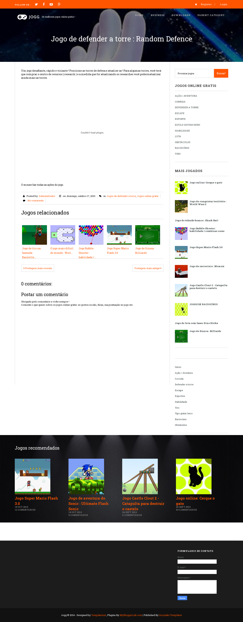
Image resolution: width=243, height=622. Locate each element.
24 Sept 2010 (129, 512)
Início (178, 367)
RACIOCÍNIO (182, 147)
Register (206, 4)
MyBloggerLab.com (131, 615)
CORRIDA (180, 101)
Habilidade (181, 401)
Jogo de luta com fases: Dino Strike (196, 323)
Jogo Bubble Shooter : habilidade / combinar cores (206, 230)
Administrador (47, 196)
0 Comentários (78, 515)
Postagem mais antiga (146, 268)
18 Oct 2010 (21, 506)
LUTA (178, 136)
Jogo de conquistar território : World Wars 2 (207, 203)
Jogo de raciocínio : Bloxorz (206, 266)
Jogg (34, 16)
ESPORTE (180, 118)
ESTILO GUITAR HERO (187, 124)
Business (158, 15)
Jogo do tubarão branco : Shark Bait (196, 220)
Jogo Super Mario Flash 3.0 (206, 247)
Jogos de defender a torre (121, 196)
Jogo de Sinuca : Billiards (205, 331)
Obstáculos (181, 425)
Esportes (180, 396)
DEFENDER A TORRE (187, 107)
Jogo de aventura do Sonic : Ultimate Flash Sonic (88, 503)
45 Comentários (186, 509)
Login (223, 4)
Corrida (179, 378)
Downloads (181, 15)
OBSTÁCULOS (182, 142)
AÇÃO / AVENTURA (186, 95)
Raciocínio (181, 419)
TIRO (178, 153)
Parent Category (211, 15)
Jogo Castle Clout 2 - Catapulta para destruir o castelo (208, 287)
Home (139, 15)
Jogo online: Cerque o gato (205, 182)
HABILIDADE (182, 130)
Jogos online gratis (148, 196)
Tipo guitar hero (184, 413)
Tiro (177, 407)
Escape (179, 390)
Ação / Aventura (184, 372)
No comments (36, 200)
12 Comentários (25, 509)
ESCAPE (179, 113)
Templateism (98, 615)
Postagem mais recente (38, 268)
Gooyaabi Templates (170, 615)
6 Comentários (132, 515)
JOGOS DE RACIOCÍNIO (203, 304)
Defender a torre (184, 384)
